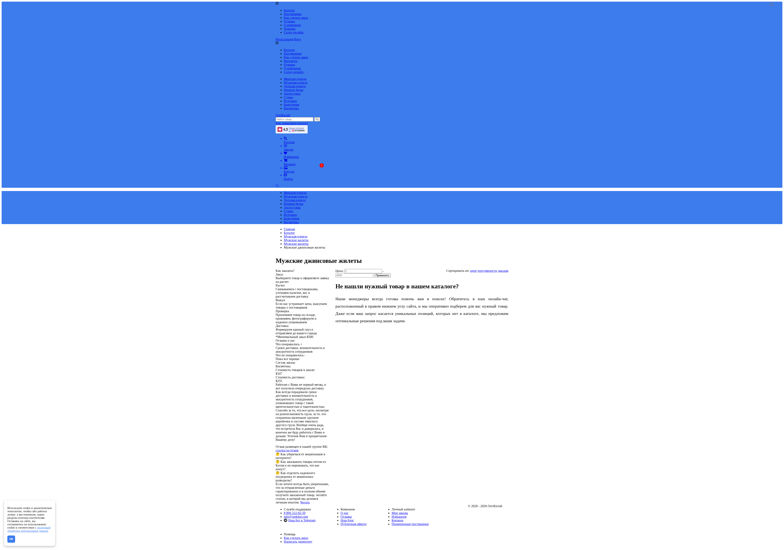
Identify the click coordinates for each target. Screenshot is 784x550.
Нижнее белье (293, 90)
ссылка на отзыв (287, 450)
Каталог (289, 10)
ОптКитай (283, 115)
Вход (297, 39)
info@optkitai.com (296, 516)
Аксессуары (292, 93)
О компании (292, 25)
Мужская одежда (295, 82)
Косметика (291, 108)
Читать (305, 502)
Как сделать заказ (296, 17)
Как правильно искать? (292, 123)
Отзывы (289, 21)
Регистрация (284, 39)
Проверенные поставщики (410, 524)
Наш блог (347, 520)
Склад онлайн (294, 32)
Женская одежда (295, 79)
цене (473, 270)
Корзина (397, 520)
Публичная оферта (353, 524)
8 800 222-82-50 (294, 513)
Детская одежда (295, 86)
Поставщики (293, 14)
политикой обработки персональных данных (28, 529)
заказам (503, 270)
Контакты (290, 61)
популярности (487, 270)
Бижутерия (291, 104)
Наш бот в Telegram (301, 520)
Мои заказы (400, 513)
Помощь (289, 28)
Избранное (399, 516)
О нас (345, 513)
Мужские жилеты (296, 244)
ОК (11, 539)
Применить (382, 275)
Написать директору (298, 541)
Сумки (288, 97)
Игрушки (290, 101)
